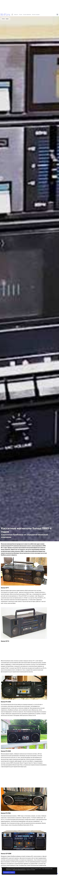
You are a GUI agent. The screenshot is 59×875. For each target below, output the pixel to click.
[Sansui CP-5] (24, 623)
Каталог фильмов (27, 14)
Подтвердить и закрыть (9, 872)
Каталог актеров (35, 14)
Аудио (7, 18)
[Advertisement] (24, 651)
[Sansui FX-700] (24, 799)
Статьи (20, 14)
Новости (16, 14)
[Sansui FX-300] (24, 687)
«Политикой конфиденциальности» (19, 869)
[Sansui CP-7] (24, 571)
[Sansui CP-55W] (24, 840)
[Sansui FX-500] (24, 734)
